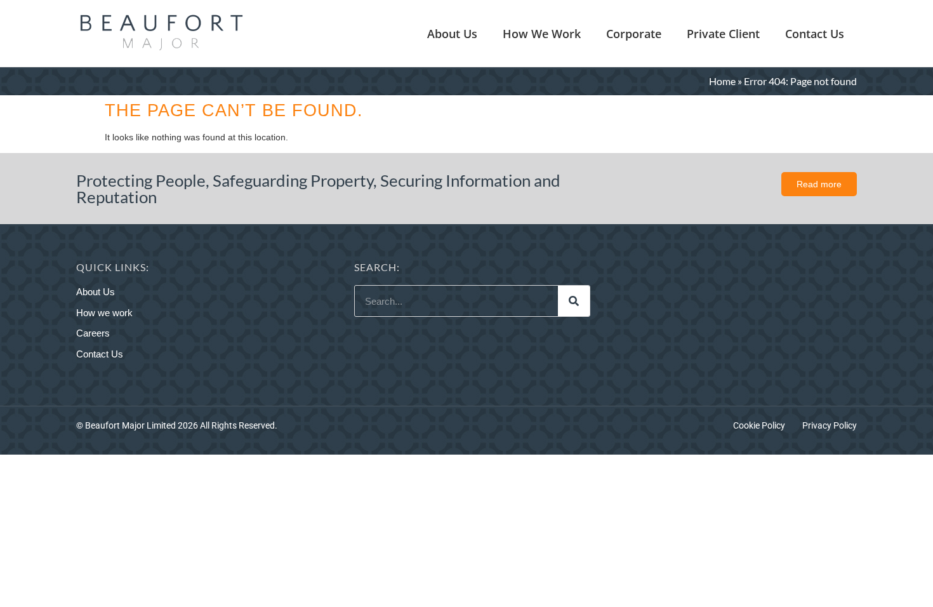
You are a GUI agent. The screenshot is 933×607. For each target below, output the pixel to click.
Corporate (633, 33)
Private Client (723, 33)
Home (722, 81)
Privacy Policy (829, 425)
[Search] (574, 301)
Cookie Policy (759, 425)
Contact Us (814, 33)
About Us (452, 33)
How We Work (542, 33)
